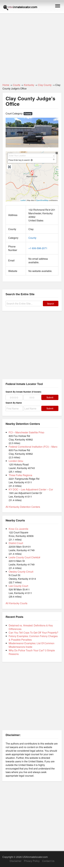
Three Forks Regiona (20, 475)
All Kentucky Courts (16, 603)
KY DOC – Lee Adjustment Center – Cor (31, 489)
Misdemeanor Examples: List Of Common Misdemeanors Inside (31, 645)
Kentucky (29, 85)
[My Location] (31, 160)
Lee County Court (18, 586)
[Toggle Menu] (57, 5)
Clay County (45, 85)
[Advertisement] (32, 47)
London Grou (16, 461)
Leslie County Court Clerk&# (24, 557)
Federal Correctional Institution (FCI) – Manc (33, 446)
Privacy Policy (32, 861)
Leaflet (23, 200)
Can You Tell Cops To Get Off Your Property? (33, 632)
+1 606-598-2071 (37, 248)
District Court (16, 543)
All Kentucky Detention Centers (23, 507)
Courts (16, 85)
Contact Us (48, 861)
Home (5, 85)
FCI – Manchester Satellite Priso (26, 432)
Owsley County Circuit (21, 571)
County (27, 113)
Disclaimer (15, 861)
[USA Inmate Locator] (20, 8)
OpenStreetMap (42, 200)
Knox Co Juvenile (18, 529)
